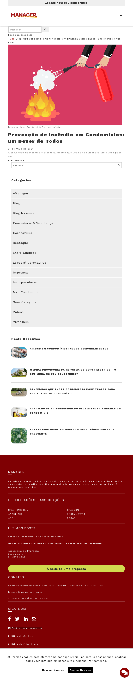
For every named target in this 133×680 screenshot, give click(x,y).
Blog (19, 38)
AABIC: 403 (15, 514)
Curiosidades (87, 38)
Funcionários (105, 38)
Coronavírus (22, 233)
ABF (10, 518)
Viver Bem (21, 322)
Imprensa (20, 272)
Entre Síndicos (25, 252)
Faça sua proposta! (20, 35)
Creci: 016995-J (18, 510)
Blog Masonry (23, 213)
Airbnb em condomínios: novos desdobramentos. (69, 348)
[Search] (119, 165)
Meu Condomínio (33, 38)
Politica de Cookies (20, 636)
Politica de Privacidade (23, 644)
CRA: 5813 (73, 510)
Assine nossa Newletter (26, 628)
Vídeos (18, 312)
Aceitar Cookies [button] (80, 670)
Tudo (11, 38)
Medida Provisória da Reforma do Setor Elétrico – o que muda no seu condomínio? (55, 544)
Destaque (20, 242)
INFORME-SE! (16, 160)
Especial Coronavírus (30, 262)
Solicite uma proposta (68, 568)
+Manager (20, 193)
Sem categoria (24, 302)
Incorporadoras (25, 282)
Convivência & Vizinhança (61, 38)
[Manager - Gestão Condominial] (24, 16)
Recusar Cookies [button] (53, 670)
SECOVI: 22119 (76, 514)
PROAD (71, 518)
